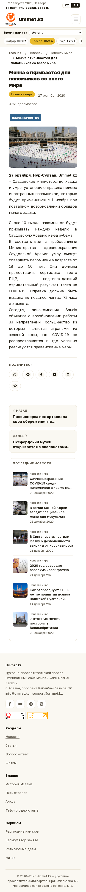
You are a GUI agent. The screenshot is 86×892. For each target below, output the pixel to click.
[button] (43, 147)
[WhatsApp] (14, 374)
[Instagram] (31, 704)
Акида (10, 801)
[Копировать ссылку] (15, 386)
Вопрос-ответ (17, 754)
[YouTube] (20, 704)
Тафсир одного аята (22, 810)
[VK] (54, 374)
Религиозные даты (21, 849)
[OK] (68, 374)
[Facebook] (41, 374)
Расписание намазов (22, 831)
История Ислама (19, 784)
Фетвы (11, 763)
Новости (12, 736)
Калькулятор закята (22, 840)
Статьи (11, 745)
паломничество (25, 117)
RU (76, 5)
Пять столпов (16, 793)
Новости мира (22, 94)
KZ (67, 5)
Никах (10, 858)
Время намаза (15, 32)
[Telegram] (28, 374)
